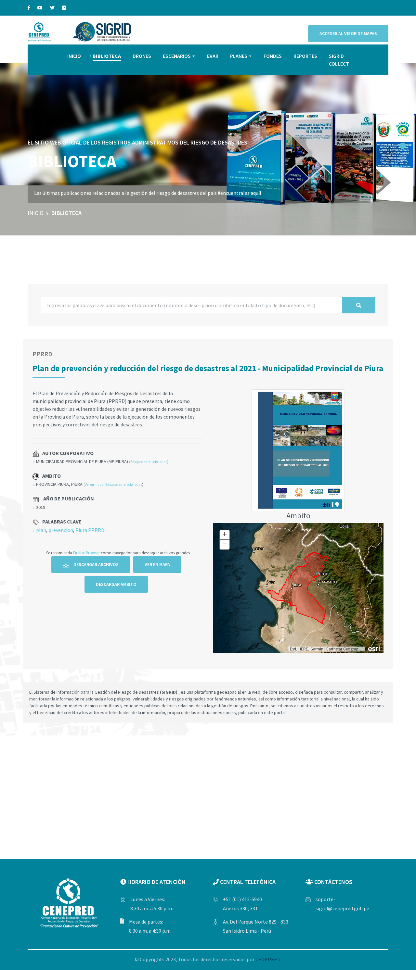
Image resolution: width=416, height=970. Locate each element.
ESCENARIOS (177, 56)
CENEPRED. (268, 959)
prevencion (60, 530)
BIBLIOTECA (107, 56)
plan (41, 530)
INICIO (74, 56)
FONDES (273, 56)
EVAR (212, 56)
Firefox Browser (86, 552)
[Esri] (374, 647)
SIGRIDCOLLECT (339, 60)
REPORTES (305, 56)
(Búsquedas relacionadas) (148, 462)
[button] (402, 146)
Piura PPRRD (89, 530)
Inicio (36, 213)
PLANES (238, 56)
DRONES (142, 56)
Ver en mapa (94, 484)
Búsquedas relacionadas (123, 484)
